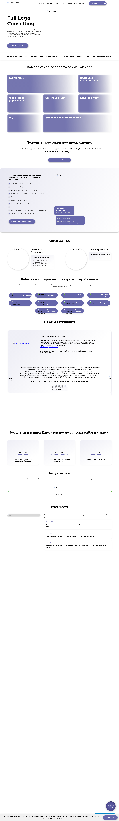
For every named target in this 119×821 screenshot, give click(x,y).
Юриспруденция (68, 56)
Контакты (82, 3)
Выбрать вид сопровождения (22, 221)
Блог (75, 3)
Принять (110, 817)
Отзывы (69, 3)
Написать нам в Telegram (59, 160)
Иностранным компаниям (102, 56)
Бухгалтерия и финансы (49, 56)
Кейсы (62, 3)
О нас (40, 3)
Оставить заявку (17, 45)
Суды (87, 56)
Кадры (79, 56)
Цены (56, 3)
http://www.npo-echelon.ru (49, 347)
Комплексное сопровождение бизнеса (22, 56)
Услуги (48, 3)
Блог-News (60, 506)
